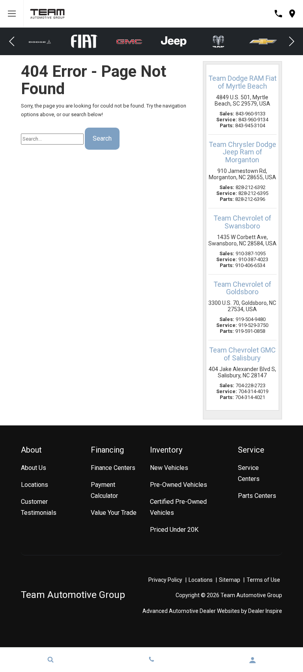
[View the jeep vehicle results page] (132, 41)
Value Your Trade (114, 512)
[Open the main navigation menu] (12, 14)
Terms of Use (263, 580)
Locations (34, 484)
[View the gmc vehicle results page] (88, 41)
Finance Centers (113, 468)
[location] (292, 14)
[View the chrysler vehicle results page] (266, 41)
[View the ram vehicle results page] (177, 41)
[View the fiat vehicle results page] (43, 41)
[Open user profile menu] (252, 660)
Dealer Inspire (265, 611)
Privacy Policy (165, 580)
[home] (47, 13)
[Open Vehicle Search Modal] (50, 659)
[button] (12, 41)
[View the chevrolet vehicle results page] (221, 42)
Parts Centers (257, 495)
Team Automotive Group (73, 594)
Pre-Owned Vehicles (178, 484)
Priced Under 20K (174, 529)
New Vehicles (169, 468)
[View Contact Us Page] (278, 14)
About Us (33, 468)
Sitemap (229, 580)
